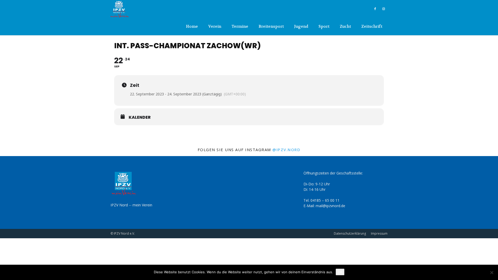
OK (340, 272)
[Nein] (491, 272)
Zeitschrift (371, 26)
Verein (214, 26)
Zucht (345, 26)
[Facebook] (375, 9)
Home (192, 26)
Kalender (140, 117)
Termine (240, 26)
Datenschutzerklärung (350, 233)
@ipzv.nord (286, 149)
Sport (324, 26)
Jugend (301, 26)
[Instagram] (384, 9)
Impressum (379, 233)
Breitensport (271, 26)
